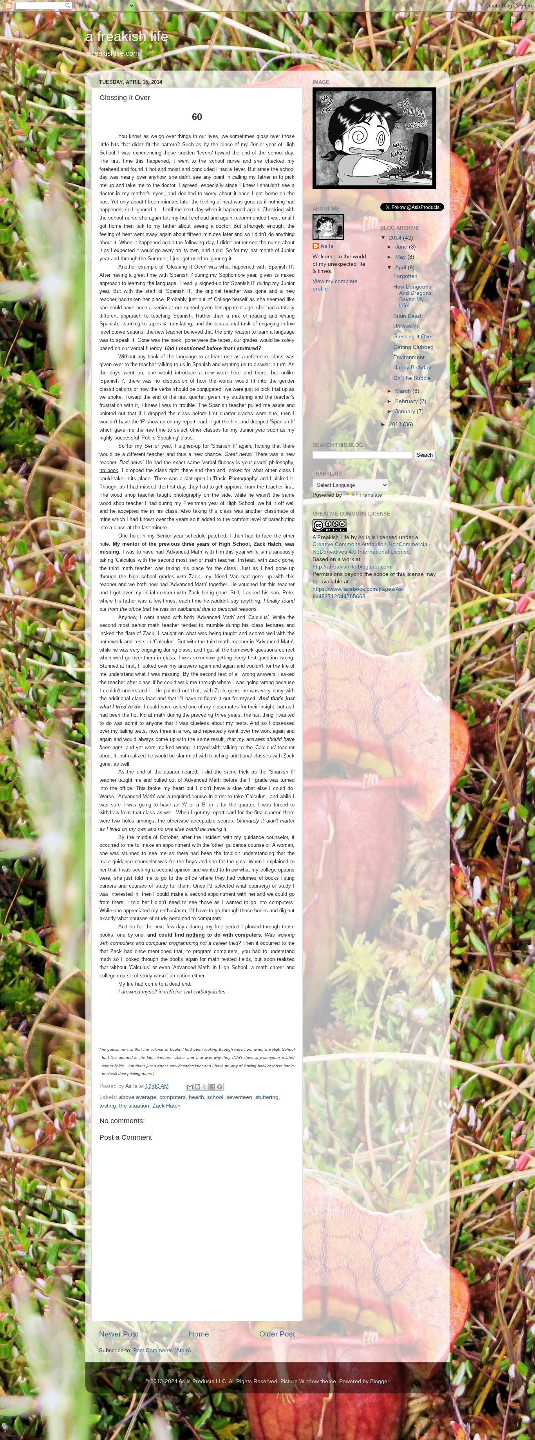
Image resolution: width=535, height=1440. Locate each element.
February (407, 401)
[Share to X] (205, 1087)
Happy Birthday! (413, 367)
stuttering (266, 1097)
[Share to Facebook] (212, 1087)
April (401, 268)
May (401, 257)
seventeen (239, 1097)
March (403, 391)
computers (172, 1097)
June (402, 247)
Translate (370, 495)
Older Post (277, 1334)
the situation (134, 1106)
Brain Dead (407, 316)
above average (137, 1097)
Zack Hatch (166, 1106)
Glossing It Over (413, 337)
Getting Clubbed (413, 347)
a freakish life (126, 36)
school (215, 1097)
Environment (409, 357)
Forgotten (405, 276)
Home (199, 1334)
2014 (396, 238)
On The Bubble (412, 378)
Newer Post (118, 1334)
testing (107, 1106)
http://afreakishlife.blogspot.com (352, 567)
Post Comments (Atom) (162, 1350)
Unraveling (406, 326)
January (406, 411)
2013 (396, 424)
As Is (327, 246)
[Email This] (190, 1087)
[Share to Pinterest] (220, 1087)
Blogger (379, 1381)
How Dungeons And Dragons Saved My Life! (412, 296)
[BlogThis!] (197, 1087)
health (196, 1097)
